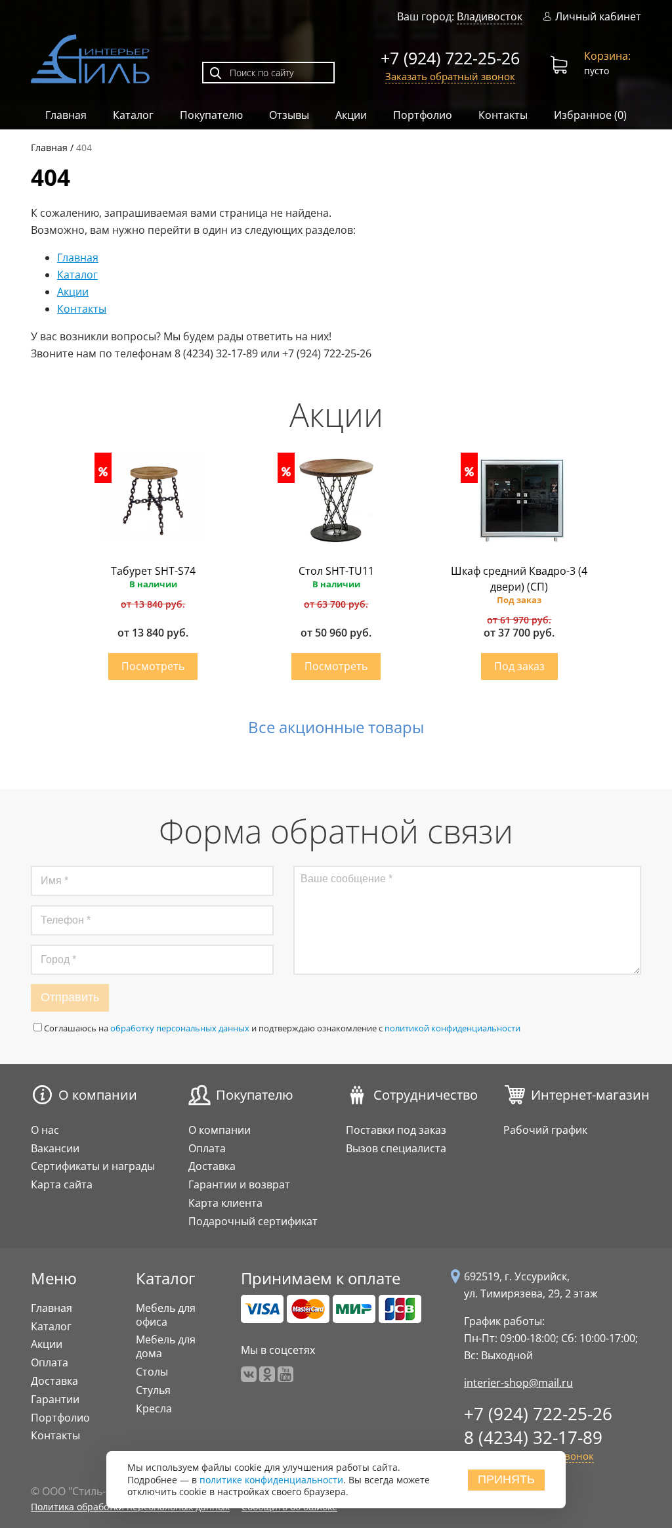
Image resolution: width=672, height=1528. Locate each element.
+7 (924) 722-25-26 (450, 58)
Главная (66, 115)
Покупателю (211, 115)
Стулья (153, 1390)
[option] (153, 573)
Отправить (70, 997)
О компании (97, 1095)
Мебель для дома (166, 1346)
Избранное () (590, 115)
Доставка (212, 1166)
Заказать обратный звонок (450, 76)
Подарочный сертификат (253, 1221)
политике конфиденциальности (271, 1479)
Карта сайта (62, 1184)
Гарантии (55, 1399)
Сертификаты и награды (93, 1166)
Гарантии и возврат (239, 1184)
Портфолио (422, 115)
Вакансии (55, 1148)
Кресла (154, 1408)
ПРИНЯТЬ (506, 1479)
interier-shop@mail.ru (518, 1383)
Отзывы (289, 115)
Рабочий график (545, 1130)
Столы (152, 1371)
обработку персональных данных (179, 1028)
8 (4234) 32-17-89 (533, 1437)
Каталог (133, 115)
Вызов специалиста (396, 1148)
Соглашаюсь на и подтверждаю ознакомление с (282, 1028)
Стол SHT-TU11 (336, 571)
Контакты (503, 115)
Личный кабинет (598, 17)
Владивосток (489, 16)
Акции (351, 115)
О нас (45, 1130)
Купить (153, 666)
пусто (607, 63)
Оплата (207, 1148)
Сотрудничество (425, 1095)
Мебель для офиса (166, 1315)
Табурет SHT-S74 (153, 571)
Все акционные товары (336, 727)
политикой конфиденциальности (452, 1028)
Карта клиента (225, 1203)
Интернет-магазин (590, 1095)
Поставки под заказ (396, 1130)
